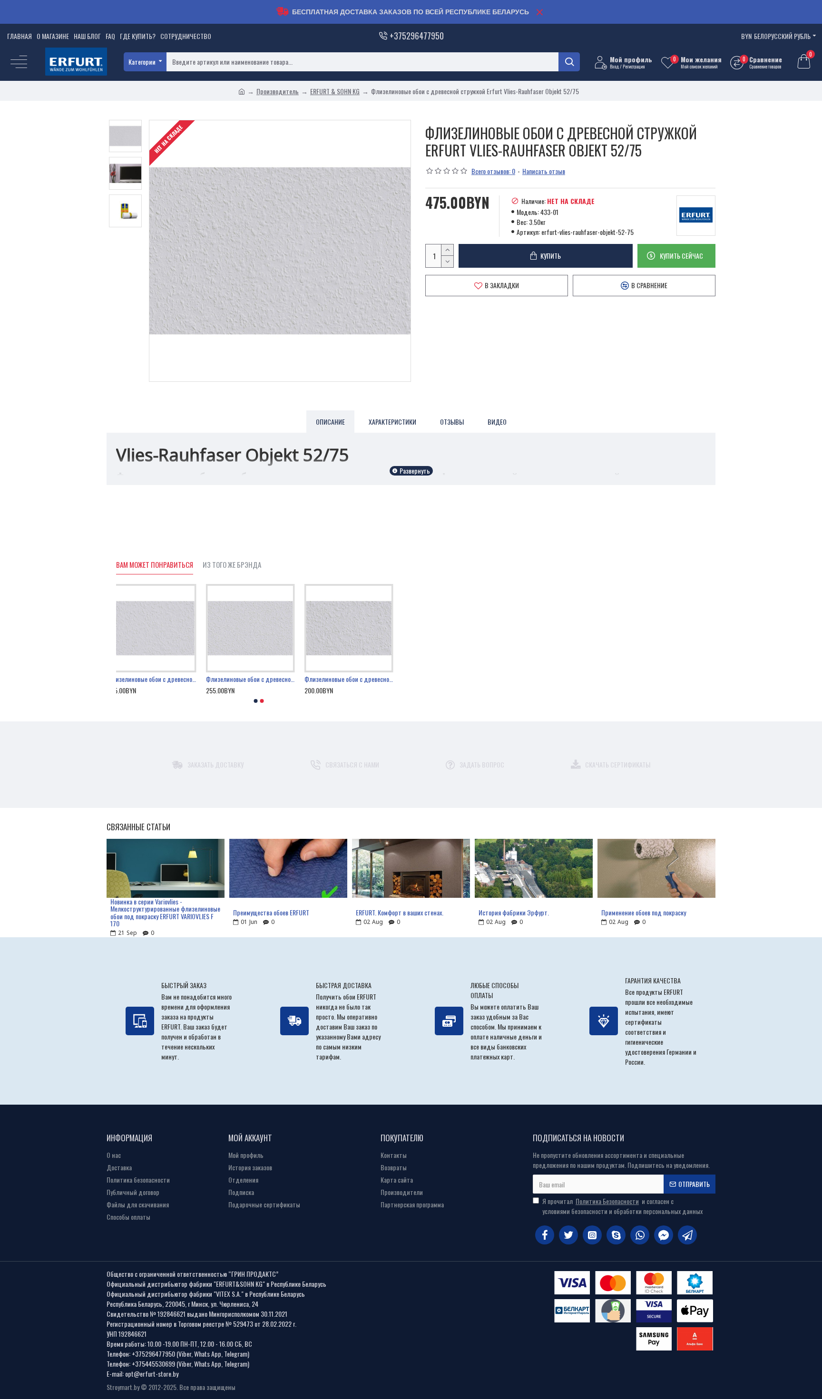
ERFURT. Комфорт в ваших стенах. (399, 912)
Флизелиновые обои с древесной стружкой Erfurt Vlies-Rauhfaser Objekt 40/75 (357, 679)
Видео (497, 422)
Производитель (277, 91)
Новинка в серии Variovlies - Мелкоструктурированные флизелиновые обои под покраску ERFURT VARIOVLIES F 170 (165, 912)
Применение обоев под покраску (643, 912)
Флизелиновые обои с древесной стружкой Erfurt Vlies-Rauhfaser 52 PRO (160, 679)
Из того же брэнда (232, 565)
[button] (256, 701)
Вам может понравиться (154, 565)
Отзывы (452, 422)
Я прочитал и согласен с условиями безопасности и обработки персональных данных (622, 1206)
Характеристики (392, 422)
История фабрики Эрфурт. (514, 912)
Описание (330, 422)
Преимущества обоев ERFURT (271, 912)
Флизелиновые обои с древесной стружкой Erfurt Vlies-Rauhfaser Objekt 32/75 (259, 679)
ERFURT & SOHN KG (335, 91)
